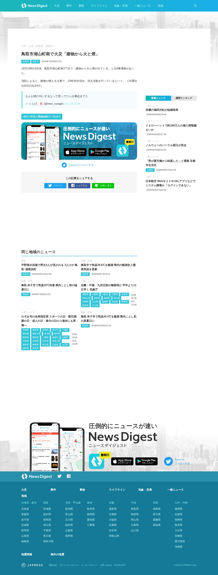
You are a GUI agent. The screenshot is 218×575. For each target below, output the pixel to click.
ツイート (58, 185)
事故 (81, 5)
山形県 (25, 535)
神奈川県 (37, 333)
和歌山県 (86, 298)
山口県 (95, 301)
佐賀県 (115, 301)
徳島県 (157, 508)
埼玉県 (55, 330)
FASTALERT (120, 565)
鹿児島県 (180, 541)
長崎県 (124, 301)
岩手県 (25, 519)
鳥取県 (39, 46)
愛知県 (36, 337)
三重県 (45, 337)
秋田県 (25, 530)
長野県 (69, 535)
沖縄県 (178, 546)
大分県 (95, 305)
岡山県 (117, 298)
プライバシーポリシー (69, 565)
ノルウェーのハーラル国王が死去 (166, 145)
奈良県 (124, 294)
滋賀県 (85, 294)
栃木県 (36, 330)
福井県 (69, 524)
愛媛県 (157, 519)
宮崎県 (178, 535)
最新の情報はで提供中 (41, 116)
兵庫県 (115, 294)
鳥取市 (49, 46)
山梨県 (69, 530)
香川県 (157, 514)
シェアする (81, 185)
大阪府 (105, 294)
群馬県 (45, 330)
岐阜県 (57, 333)
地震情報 (26, 554)
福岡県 (105, 301)
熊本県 (85, 305)
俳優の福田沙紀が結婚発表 (162, 109)
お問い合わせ (106, 565)
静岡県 (26, 337)
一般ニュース (143, 5)
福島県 (25, 541)
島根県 (107, 298)
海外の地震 (57, 554)
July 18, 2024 (72, 103)
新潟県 (47, 333)
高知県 (157, 524)
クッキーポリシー (89, 565)
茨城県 (26, 330)
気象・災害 (121, 5)
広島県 (85, 301)
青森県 (25, 514)
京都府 (95, 294)
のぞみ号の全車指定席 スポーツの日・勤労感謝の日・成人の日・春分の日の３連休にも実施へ (48, 321)
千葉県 (65, 330)
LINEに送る (106, 185)
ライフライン (99, 5)
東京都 (26, 333)
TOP (23, 46)
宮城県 (25, 524)
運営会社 (53, 565)
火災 (57, 5)
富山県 (69, 514)
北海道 (25, 508)
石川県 (69, 519)
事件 (69, 5)
